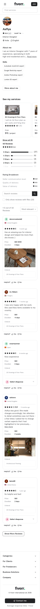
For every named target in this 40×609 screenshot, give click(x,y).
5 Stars (6, 152)
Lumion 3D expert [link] (10, 79)
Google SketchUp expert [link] (13, 70)
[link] (20, 600)
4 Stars (6, 156)
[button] (5, 4)
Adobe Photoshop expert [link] (13, 75)
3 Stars (6, 159)
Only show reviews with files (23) (20, 200)
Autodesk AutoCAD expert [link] (14, 66)
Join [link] (34, 4)
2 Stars (6, 163)
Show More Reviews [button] (13, 534)
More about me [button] (11, 88)
